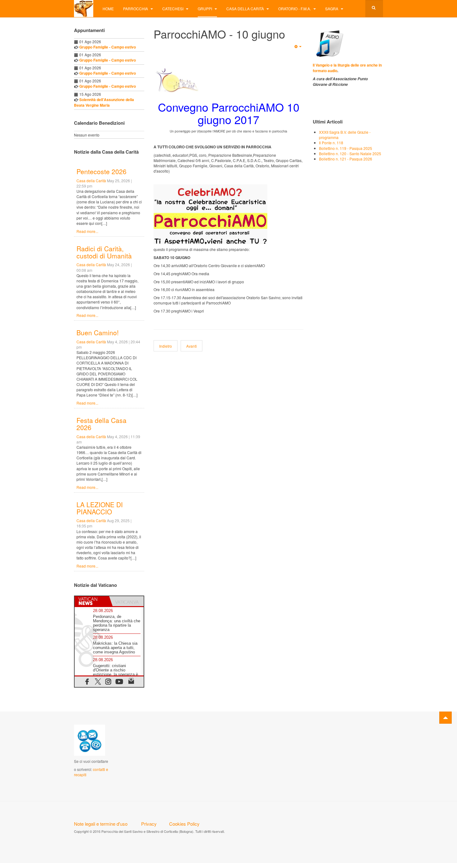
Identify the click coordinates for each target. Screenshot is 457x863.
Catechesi (173, 8)
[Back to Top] (445, 718)
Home (108, 8)
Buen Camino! (97, 332)
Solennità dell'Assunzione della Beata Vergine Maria (104, 102)
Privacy (149, 823)
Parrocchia (136, 8)
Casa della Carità (245, 8)
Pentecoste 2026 (101, 171)
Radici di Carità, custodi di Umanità (104, 252)
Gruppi (205, 8)
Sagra (332, 8)
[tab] (92, 601)
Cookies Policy (184, 823)
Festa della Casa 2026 (101, 423)
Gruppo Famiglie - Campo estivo (107, 47)
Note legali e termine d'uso (100, 823)
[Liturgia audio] (328, 42)
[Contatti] (89, 739)
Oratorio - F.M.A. (295, 8)
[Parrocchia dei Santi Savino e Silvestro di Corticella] (83, 8)
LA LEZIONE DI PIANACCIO (99, 508)
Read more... (87, 231)
